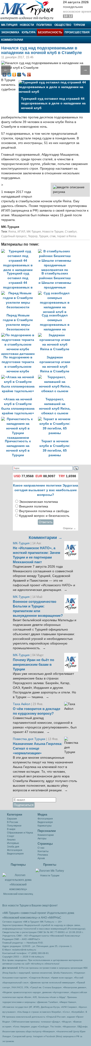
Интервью (13, 843)
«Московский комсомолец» (20, 917)
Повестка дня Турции (29, 739)
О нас (41, 847)
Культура (29, 32)
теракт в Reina (66, 236)
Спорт (10, 836)
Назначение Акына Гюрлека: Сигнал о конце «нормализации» (37, 748)
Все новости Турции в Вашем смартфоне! (29, 905)
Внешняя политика (33, 506)
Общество (62, 25)
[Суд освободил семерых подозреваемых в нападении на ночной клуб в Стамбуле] (56, 293)
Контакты (43, 851)
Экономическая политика (38, 502)
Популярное (14, 825)
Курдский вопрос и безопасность (44, 516)
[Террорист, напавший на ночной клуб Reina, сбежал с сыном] (56, 377)
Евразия (12, 818)
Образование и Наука (20, 832)
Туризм (79, 25)
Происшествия (77, 32)
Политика (44, 25)
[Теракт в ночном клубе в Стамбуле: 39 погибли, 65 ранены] (56, 419)
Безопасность (50, 32)
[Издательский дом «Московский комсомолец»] (18, 879)
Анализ (11, 839)
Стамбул (71, 231)
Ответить (45, 522)
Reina (12, 231)
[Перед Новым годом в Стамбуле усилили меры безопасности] (19, 293)
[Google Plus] (29, 75)
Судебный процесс (14, 236)
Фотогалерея (14, 850)
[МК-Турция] (29, 10)
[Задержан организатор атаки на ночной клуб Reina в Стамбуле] (56, 335)
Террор (33, 236)
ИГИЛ (21, 231)
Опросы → (69, 528)
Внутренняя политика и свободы (44, 511)
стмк (53, 236)
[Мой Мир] (19, 75)
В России (12, 822)
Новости (27, 25)
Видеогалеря (45, 822)
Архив (41, 858)
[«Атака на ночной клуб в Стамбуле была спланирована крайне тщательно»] (19, 377)
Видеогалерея (15, 853)
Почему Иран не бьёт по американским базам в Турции (33, 664)
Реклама (43, 854)
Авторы (42, 838)
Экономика (10, 32)
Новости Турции (52, 231)
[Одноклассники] (14, 75)
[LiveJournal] (24, 75)
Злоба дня (13, 846)
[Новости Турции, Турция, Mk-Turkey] (49, 870)
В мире (11, 829)
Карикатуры (45, 825)
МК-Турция (9, 25)
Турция (43, 236)
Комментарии (12, 39)
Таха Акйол (21, 704)
